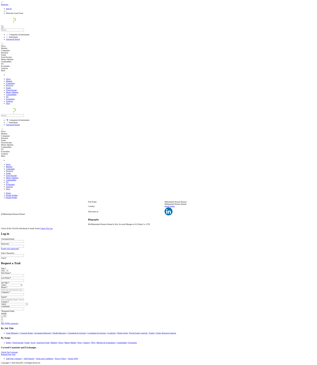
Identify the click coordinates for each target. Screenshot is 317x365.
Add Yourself (29, 359)
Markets (9, 81)
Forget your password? (10, 249)
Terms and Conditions (44, 359)
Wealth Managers (59, 333)
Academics (111, 333)
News (8, 79)
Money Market (70, 343)
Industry (86, 343)
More (8, 103)
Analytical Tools (43, 343)
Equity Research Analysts (166, 333)
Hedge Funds (122, 333)
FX (7, 97)
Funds (8, 88)
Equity (8, 343)
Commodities (11, 95)
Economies (10, 99)
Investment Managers (42, 333)
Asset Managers (12, 333)
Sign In (9, 9)
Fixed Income (11, 90)
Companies (10, 83)
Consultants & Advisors (76, 333)
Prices (60, 343)
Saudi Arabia (170, 206)
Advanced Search (13, 39)
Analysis (9, 101)
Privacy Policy (60, 359)
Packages (4, 4)
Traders (152, 333)
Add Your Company (14, 359)
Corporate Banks (26, 333)
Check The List (46, 228)
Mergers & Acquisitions (106, 343)
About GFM (73, 359)
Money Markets (12, 92)
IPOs (93, 343)
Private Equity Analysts (138, 333)
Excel (33, 343)
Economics (132, 343)
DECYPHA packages (9, 323)
